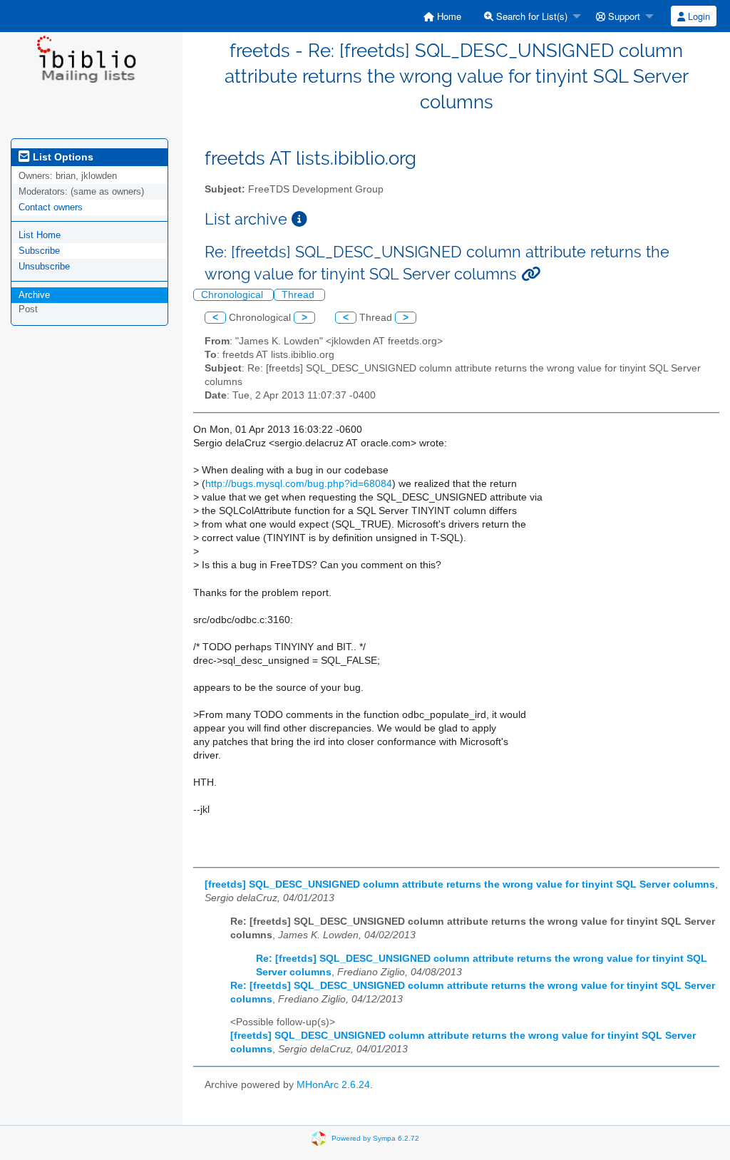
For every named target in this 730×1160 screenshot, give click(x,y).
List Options (61, 157)
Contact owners (51, 207)
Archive (34, 294)
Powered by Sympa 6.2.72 (375, 1138)
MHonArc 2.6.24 (333, 1084)
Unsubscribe (44, 266)
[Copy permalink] (530, 274)
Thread (299, 294)
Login (697, 16)
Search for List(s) (530, 16)
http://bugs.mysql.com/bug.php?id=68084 (298, 483)
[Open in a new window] (299, 219)
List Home (40, 235)
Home (447, 16)
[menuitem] (442, 16)
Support (622, 16)
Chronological (233, 294)
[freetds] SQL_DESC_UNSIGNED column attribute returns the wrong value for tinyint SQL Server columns (460, 884)
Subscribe (39, 250)
